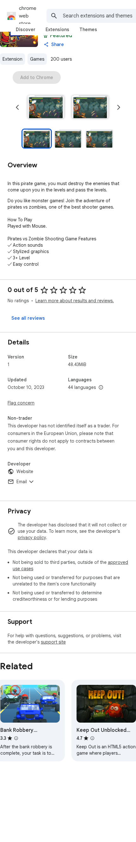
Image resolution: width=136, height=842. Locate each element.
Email (21, 481)
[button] (46, 107)
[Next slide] (118, 107)
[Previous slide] (17, 107)
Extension (12, 59)
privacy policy (32, 537)
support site (53, 642)
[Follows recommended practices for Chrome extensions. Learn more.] (45, 35)
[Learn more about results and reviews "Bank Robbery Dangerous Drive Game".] (16, 738)
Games (37, 59)
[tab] (25, 29)
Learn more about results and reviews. (74, 301)
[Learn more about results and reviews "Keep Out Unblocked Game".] (92, 738)
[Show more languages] (101, 387)
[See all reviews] (28, 318)
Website (24, 471)
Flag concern (21, 403)
